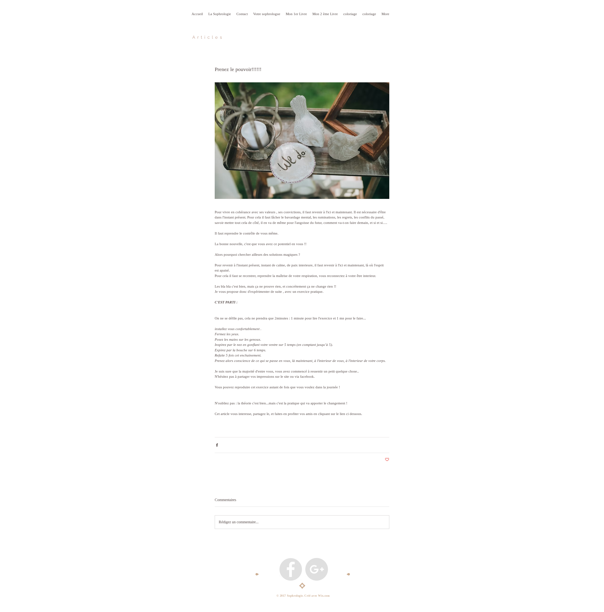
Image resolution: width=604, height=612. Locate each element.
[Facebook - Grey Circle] (290, 569)
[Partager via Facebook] (217, 445)
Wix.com (324, 595)
